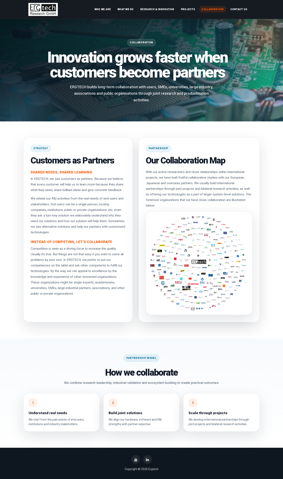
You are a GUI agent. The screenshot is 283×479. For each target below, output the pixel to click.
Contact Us (238, 9)
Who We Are (102, 9)
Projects (188, 9)
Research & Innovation (157, 9)
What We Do (125, 9)
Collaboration (213, 9)
